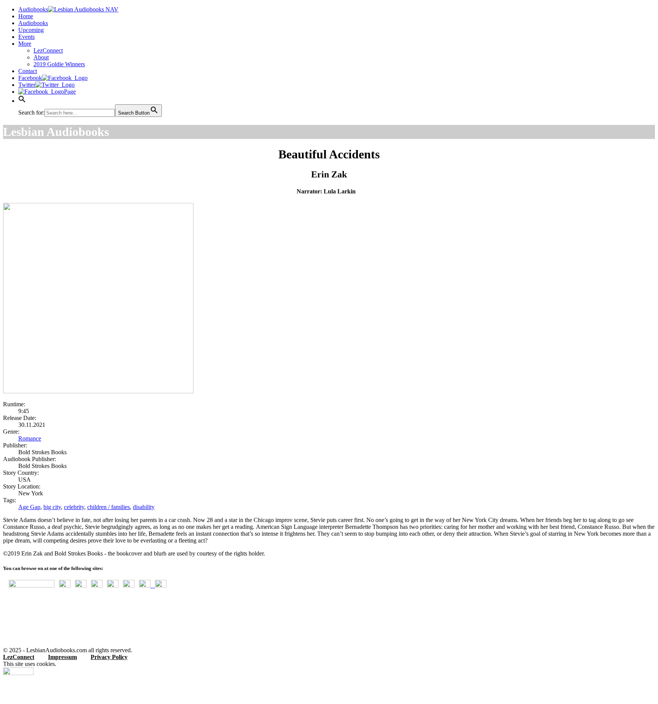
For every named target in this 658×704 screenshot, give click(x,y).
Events (26, 37)
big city (52, 507)
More (24, 43)
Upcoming (31, 30)
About (41, 57)
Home (25, 16)
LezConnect (48, 50)
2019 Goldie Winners (59, 64)
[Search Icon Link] (22, 100)
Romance (29, 438)
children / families (108, 507)
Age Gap (29, 507)
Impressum (62, 657)
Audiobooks (33, 23)
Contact (27, 71)
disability (144, 507)
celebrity (74, 507)
